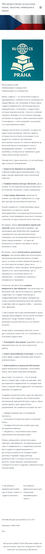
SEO (3, 531)
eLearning (22, 549)
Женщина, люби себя (11, 525)
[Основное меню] (40, 7)
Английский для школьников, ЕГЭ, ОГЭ (18, 519)
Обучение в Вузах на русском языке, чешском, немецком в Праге (18, 7)
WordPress (32, 549)
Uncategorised (22, 91)
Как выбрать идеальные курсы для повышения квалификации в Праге (32, 492)
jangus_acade (12, 85)
